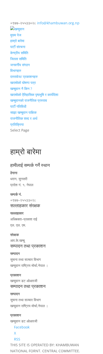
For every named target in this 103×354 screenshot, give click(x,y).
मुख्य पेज (15, 35)
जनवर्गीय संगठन (20, 64)
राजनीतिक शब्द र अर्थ (23, 118)
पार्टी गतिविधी (18, 106)
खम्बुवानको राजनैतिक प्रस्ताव (28, 100)
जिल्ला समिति (18, 58)
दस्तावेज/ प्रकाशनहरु (24, 76)
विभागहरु (15, 70)
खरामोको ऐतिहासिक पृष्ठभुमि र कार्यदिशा (34, 94)
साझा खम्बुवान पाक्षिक (23, 112)
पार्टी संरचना (17, 46)
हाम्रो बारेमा (17, 40)
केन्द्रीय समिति (19, 52)
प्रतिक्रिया (17, 124)
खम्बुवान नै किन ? (21, 88)
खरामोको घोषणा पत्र (23, 82)
